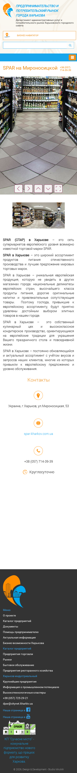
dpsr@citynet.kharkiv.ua (18, 703)
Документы (10, 626)
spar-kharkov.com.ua (38, 434)
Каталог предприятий (17, 621)
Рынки (7, 659)
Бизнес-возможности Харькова (23, 643)
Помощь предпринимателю (20, 632)
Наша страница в (14, 710)
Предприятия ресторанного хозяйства (28, 670)
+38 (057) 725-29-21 (15, 698)
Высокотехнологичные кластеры (24, 692)
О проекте (9, 615)
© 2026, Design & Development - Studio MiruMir (38, 769)
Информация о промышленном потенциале (31, 687)
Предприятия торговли (18, 654)
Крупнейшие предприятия (20, 681)
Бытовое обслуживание (18, 665)
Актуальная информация (19, 637)
